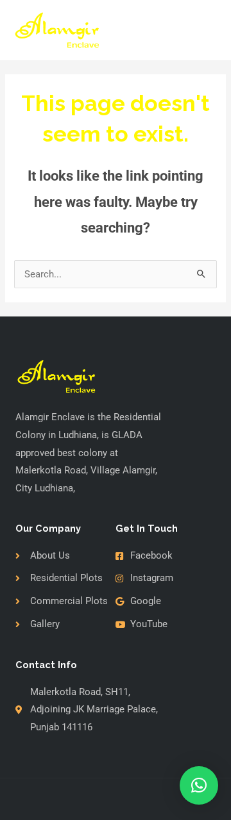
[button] (199, 785)
